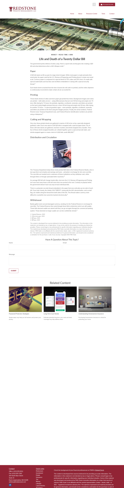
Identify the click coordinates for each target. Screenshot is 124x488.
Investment (39, 473)
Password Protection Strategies (19, 314)
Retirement (39, 471)
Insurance (39, 477)
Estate (38, 475)
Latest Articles (40, 485)
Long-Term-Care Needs (51, 314)
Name (11, 243)
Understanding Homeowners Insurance (91, 314)
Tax (37, 479)
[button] (72, 13)
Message (12, 254)
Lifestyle (38, 483)
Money (38, 481)
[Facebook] (94, 4)
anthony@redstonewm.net (17, 482)
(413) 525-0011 (18, 471)
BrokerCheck (99, 470)
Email (65, 243)
